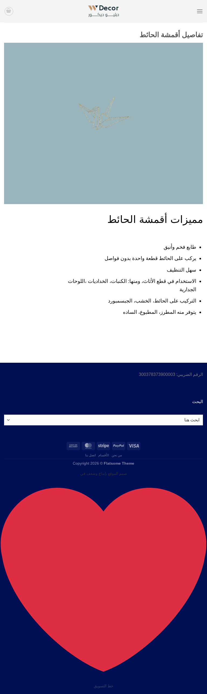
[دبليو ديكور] (103, 11)
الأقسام (103, 455)
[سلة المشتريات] (9, 11)
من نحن (117, 455)
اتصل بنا (90, 455)
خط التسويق (103, 686)
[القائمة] (199, 11)
